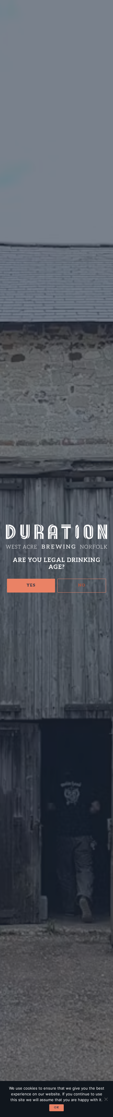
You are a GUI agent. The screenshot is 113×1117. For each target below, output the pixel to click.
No (81, 585)
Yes (31, 585)
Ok (56, 1107)
